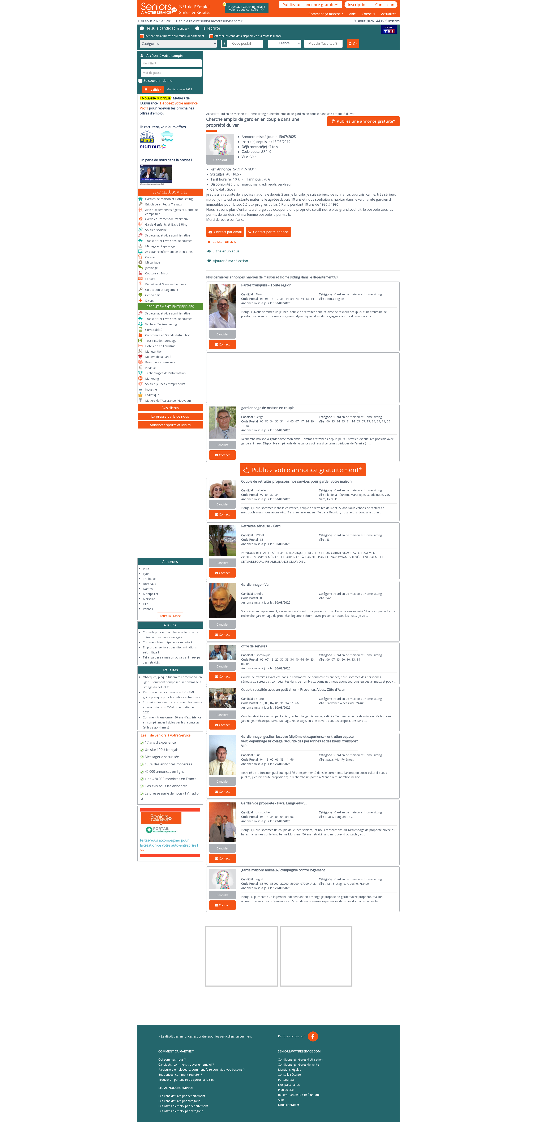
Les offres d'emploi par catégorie (180, 1111)
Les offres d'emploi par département (183, 1106)
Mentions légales (289, 1069)
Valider (156, 90)
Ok (355, 43)
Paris (146, 569)
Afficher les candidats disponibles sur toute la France (248, 36)
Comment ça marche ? (326, 14)
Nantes (148, 589)
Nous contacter (288, 1105)
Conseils (369, 14)
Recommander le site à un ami (298, 1095)
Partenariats (286, 1080)
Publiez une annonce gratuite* (311, 4)
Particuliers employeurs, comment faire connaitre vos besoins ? (201, 1069)
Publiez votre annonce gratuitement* (306, 469)
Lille (145, 604)
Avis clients (170, 407)
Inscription (358, 4)
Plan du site (286, 1090)
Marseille (149, 599)
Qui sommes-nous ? (172, 1059)
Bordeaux (149, 584)
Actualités (388, 14)
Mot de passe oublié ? (179, 89)
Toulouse (149, 579)
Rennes (148, 609)
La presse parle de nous (170, 416)
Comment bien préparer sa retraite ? (167, 642)
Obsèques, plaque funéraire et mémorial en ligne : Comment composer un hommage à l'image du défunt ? (172, 682)
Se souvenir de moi (158, 80)
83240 (266, 151)
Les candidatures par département (181, 1096)
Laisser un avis (224, 241)
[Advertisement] (303, 80)
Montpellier (150, 594)
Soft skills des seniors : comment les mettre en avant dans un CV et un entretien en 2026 (172, 707)
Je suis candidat (168, 28)
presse (154, 793)
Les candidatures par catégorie (179, 1101)
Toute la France (170, 616)
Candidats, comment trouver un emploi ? (186, 1064)
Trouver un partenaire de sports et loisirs (186, 1080)
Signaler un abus (226, 251)
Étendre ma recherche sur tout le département (174, 36)
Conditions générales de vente (298, 1064)
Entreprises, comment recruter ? (180, 1075)
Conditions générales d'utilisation (300, 1059)
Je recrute (211, 28)
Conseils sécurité (289, 1075)
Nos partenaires (289, 1085)
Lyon (146, 574)
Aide (353, 14)
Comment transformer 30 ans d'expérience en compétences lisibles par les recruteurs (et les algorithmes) (172, 722)
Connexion (384, 4)
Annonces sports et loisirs (170, 425)
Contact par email (228, 232)
